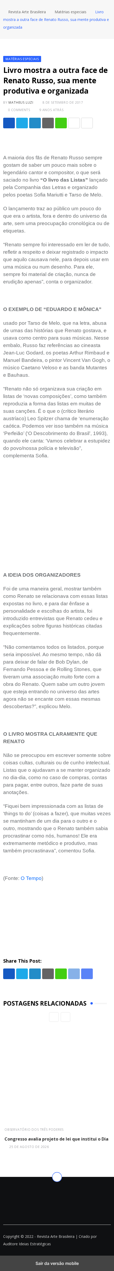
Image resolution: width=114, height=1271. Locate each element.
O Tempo (31, 878)
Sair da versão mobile (57, 1263)
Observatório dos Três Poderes (34, 1129)
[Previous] (54, 1017)
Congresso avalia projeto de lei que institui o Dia (56, 1139)
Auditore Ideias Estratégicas (27, 1243)
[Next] (65, 1017)
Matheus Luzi (20, 102)
